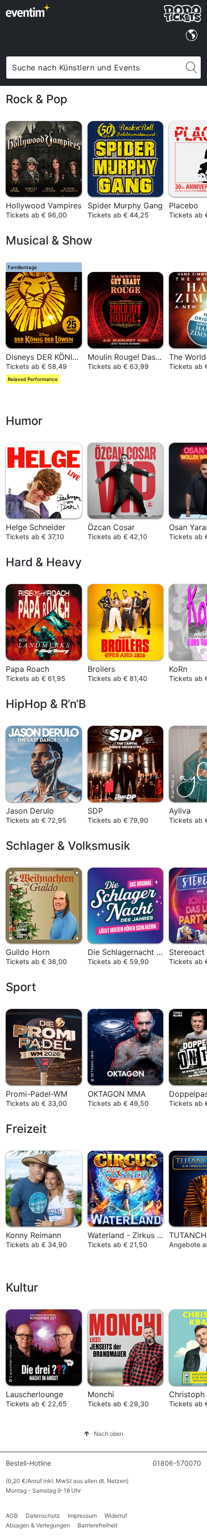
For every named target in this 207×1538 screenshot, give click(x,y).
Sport (21, 987)
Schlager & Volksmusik (68, 846)
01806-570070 (177, 1463)
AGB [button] (12, 1515)
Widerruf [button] (115, 1515)
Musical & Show (49, 240)
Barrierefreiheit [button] (97, 1525)
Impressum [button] (82, 1515)
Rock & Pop (36, 99)
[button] (103, 1433)
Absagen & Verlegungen (38, 1525)
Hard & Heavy (44, 562)
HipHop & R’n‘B (46, 704)
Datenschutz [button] (43, 1515)
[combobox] (94, 67)
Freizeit (26, 1129)
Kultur (22, 1287)
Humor (24, 421)
